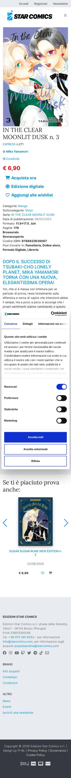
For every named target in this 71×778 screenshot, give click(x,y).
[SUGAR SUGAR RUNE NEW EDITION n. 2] (35, 521)
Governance (58, 750)
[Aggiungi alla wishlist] (42, 573)
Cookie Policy (35, 755)
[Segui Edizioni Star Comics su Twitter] (29, 653)
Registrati (40, 3)
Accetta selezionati (35, 449)
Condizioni (10, 683)
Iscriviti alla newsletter (18, 712)
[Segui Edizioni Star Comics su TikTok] (41, 653)
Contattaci (10, 677)
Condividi (12, 159)
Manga (22, 206)
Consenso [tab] (10, 323)
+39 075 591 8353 (21, 637)
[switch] (61, 398)
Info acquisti (11, 671)
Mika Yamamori (17, 151)
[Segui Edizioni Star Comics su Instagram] (10, 653)
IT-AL (21, 750)
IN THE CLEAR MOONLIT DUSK (32, 215)
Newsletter (60, 3)
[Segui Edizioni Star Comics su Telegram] (35, 653)
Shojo (29, 210)
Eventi (7, 707)
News (6, 701)
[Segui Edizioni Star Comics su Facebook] (5, 653)
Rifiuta (35, 461)
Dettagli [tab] (28, 323)
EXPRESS (9, 144)
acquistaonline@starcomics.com (36, 646)
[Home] (30, 15)
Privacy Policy (37, 750)
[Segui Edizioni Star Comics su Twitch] (23, 653)
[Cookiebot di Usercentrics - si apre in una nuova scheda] (51, 313)
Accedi (23, 3)
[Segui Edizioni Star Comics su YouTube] (17, 653)
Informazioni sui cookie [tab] (53, 323)
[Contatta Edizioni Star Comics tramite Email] (47, 653)
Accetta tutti (35, 437)
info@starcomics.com (18, 641)
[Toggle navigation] (65, 15)
